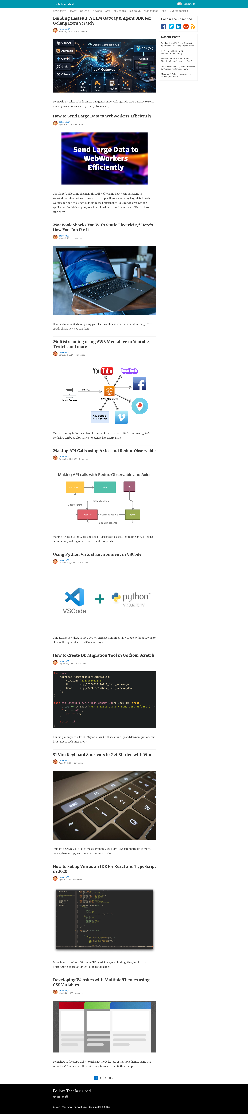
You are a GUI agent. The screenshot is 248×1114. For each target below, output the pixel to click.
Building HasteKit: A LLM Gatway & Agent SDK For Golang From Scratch (177, 44)
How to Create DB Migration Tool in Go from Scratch (103, 655)
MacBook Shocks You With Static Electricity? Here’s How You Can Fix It (178, 59)
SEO (164, 11)
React (73, 11)
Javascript (59, 11)
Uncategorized (179, 11)
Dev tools (120, 11)
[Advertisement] (178, 121)
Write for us (67, 1107)
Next (111, 1078)
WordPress (151, 11)
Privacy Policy (80, 1107)
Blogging (135, 11)
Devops (97, 11)
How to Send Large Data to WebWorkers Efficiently (102, 116)
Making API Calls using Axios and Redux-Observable (104, 450)
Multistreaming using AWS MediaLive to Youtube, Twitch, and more (178, 67)
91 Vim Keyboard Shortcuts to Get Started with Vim (102, 754)
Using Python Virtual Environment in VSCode (97, 554)
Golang (84, 11)
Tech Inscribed (63, 3)
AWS (107, 11)
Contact (56, 1107)
